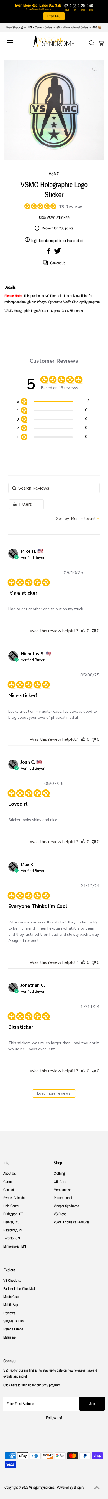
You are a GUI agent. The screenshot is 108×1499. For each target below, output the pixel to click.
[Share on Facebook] (49, 252)
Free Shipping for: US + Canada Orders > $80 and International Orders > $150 (51, 27)
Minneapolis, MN (14, 1246)
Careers (8, 1181)
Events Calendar (14, 1197)
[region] (53, 402)
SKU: (42, 217)
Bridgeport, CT (13, 1213)
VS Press (60, 1213)
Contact (8, 1189)
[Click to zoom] (95, 69)
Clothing (59, 1173)
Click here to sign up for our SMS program (31, 1384)
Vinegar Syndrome (66, 1205)
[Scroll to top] (96, 1487)
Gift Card (60, 1181)
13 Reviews (71, 207)
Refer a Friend (13, 1329)
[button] (83, 631)
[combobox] (78, 518)
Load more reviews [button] (54, 1093)
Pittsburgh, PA (12, 1230)
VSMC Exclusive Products (71, 1221)
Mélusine (9, 1337)
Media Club (11, 1296)
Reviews (9, 1312)
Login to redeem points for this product (57, 240)
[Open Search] (92, 43)
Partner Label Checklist (19, 1288)
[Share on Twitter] (57, 252)
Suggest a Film (13, 1320)
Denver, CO (11, 1221)
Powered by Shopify (70, 1487)
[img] (26, 205)
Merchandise (62, 1189)
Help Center (11, 1205)
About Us (9, 1173)
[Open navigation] (15, 43)
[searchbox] (54, 488)
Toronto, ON (11, 1238)
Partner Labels (63, 1197)
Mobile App (10, 1304)
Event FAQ (54, 16)
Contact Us (57, 262)
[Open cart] (101, 42)
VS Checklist (12, 1280)
